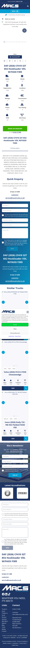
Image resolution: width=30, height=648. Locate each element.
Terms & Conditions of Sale (9, 641)
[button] (27, 312)
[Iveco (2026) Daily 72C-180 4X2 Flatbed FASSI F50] (15, 416)
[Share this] (9, 60)
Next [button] (26, 302)
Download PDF (16, 57)
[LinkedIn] (6, 594)
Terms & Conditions (22, 641)
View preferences (15, 333)
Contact (4, 631)
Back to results (10, 19)
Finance (4, 617)
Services (4, 619)
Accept (15, 324)
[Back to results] (3, 19)
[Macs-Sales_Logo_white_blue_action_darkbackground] (15, 588)
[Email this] (4, 60)
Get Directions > (17, 628)
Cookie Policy (11, 336)
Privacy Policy (18, 336)
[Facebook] (3, 594)
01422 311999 (17, 132)
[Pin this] (20, 60)
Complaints (15, 643)
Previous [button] (3, 302)
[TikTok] (9, 594)
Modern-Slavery (7, 643)
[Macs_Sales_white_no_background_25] (9, 6)
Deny (15, 329)
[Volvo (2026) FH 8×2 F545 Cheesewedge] (15, 365)
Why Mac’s (5, 621)
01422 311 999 (19, 1)
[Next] (24, 30)
